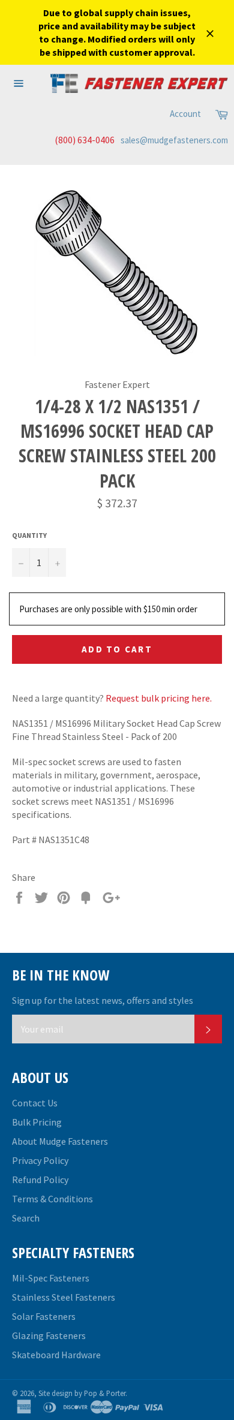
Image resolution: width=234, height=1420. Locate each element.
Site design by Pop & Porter (81, 1393)
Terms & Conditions (52, 1199)
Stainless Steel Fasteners (63, 1297)
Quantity (29, 535)
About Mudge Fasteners (60, 1141)
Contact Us (35, 1103)
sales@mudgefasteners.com (174, 140)
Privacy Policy (40, 1160)
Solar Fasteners (44, 1316)
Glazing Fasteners (49, 1335)
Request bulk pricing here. (159, 698)
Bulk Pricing (37, 1122)
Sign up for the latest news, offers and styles (102, 1000)
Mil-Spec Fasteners (50, 1278)
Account (185, 113)
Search (26, 1218)
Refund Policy (40, 1180)
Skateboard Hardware (56, 1355)
